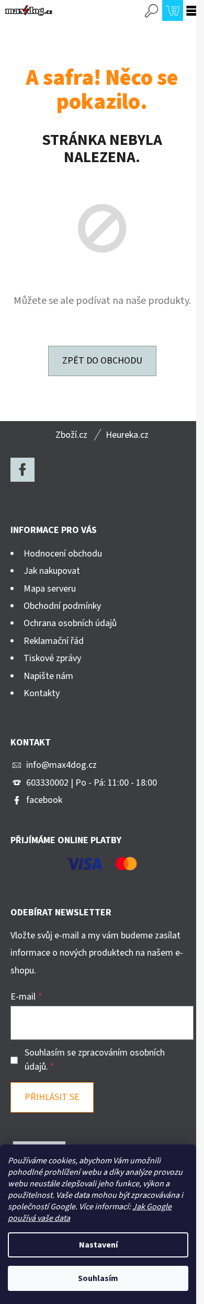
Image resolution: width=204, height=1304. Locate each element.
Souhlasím (98, 1278)
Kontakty (42, 693)
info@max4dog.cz (61, 765)
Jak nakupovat (52, 570)
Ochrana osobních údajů (70, 623)
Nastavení (98, 1245)
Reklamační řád (54, 641)
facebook (44, 800)
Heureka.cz (127, 434)
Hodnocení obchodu (63, 553)
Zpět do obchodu (102, 360)
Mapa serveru (50, 588)
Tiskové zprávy (52, 658)
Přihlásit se (52, 1097)
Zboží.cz (71, 434)
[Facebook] (22, 470)
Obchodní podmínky (62, 606)
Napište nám (48, 676)
